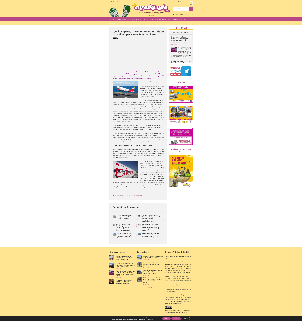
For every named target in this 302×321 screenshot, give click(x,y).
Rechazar (176, 318)
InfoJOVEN (112, 23)
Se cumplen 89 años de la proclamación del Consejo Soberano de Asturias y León (152, 264)
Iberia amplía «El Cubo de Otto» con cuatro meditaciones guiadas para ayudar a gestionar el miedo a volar (150, 227)
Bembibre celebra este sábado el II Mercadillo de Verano (153, 256)
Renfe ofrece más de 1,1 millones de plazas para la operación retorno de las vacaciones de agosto (125, 273)
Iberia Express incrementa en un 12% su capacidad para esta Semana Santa (138, 33)
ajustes (151, 319)
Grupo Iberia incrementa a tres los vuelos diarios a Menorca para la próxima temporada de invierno (150, 236)
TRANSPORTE (166, 19)
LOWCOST (143, 19)
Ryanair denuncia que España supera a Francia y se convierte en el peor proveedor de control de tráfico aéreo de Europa (125, 227)
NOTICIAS (150, 19)
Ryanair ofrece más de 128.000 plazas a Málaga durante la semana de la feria (124, 236)
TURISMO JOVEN (175, 19)
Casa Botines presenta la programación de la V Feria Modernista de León (124, 257)
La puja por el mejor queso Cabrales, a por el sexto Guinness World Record (180, 41)
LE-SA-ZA (136, 19)
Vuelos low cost (140, 195)
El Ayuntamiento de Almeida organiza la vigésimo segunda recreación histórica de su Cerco (152, 280)
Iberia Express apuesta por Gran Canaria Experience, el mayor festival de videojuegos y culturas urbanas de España (151, 218)
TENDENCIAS (157, 19)
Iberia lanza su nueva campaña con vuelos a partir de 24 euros (124, 217)
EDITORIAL (112, 19)
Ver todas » (150, 287)
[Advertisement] (138, 56)
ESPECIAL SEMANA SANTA (128, 195)
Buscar (191, 9)
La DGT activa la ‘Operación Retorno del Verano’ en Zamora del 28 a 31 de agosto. (125, 265)
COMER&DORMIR (121, 19)
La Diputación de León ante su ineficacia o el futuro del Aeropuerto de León (152, 272)
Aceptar (166, 318)
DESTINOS (130, 19)
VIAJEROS (183, 19)
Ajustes (186, 318)
